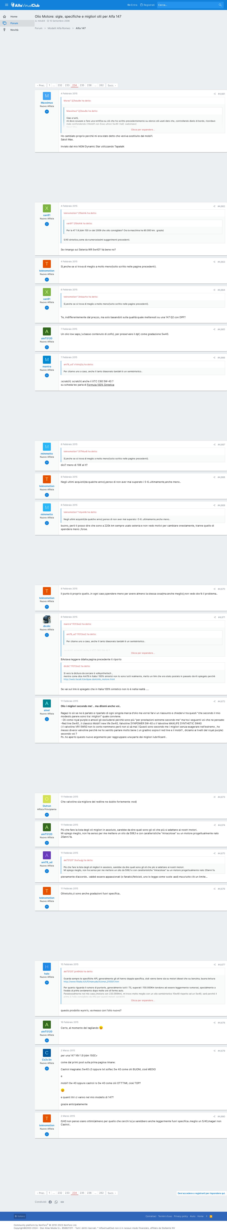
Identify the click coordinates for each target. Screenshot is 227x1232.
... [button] (54, 85)
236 (89, 85)
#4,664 (221, 290)
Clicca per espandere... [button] (143, 129)
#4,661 (221, 93)
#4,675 (221, 853)
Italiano (21, 1216)
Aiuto (192, 1216)
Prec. (42, 85)
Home (200, 1216)
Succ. (111, 85)
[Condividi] (214, 93)
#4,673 (221, 797)
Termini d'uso (165, 1216)
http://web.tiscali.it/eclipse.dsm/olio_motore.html (89, 679)
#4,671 (221, 617)
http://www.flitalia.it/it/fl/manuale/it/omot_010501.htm (91, 981)
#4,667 (221, 444)
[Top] (207, 1216)
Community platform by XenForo (45, 1225)
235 (82, 85)
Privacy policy (181, 1216)
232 (60, 85)
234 (74, 85)
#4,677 (221, 964)
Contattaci (151, 1216)
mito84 (41, 20)
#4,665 (221, 329)
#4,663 (221, 261)
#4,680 (221, 1116)
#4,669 (221, 505)
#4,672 (221, 701)
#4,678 (221, 1022)
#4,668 (221, 477)
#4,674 (221, 825)
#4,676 (221, 888)
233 (67, 85)
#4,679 (221, 1050)
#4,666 (221, 357)
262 (101, 85)
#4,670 (221, 589)
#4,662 (221, 206)
